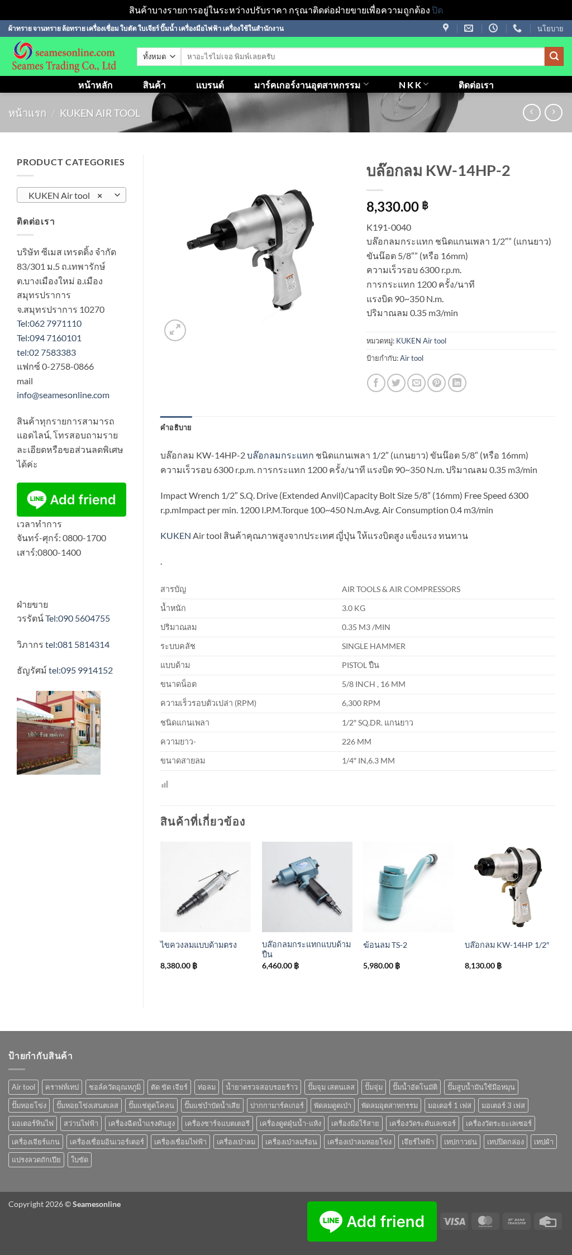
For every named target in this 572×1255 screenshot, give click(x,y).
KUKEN (175, 535)
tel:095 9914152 (81, 670)
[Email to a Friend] (416, 383)
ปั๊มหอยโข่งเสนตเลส (87, 1105)
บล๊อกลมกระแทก (280, 455)
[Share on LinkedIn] (457, 383)
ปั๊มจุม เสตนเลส (331, 1086)
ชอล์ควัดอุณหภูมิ (115, 1086)
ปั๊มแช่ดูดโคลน (151, 1105)
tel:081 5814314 (77, 644)
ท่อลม (207, 1086)
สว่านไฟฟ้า (81, 1123)
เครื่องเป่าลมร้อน (291, 1141)
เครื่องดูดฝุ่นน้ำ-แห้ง (290, 1123)
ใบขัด (79, 1159)
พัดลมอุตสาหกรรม (389, 1105)
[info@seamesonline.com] (470, 28)
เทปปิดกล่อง (505, 1141)
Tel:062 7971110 (49, 323)
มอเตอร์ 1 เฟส (449, 1105)
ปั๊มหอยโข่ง (29, 1105)
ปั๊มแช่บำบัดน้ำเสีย (212, 1105)
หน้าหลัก (95, 84)
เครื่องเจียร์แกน (36, 1141)
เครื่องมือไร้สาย (355, 1123)
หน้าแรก (27, 113)
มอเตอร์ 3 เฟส (503, 1105)
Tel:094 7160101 (49, 337)
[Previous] (160, 916)
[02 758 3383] (519, 28)
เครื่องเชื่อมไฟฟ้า (180, 1141)
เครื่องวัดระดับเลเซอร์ (422, 1123)
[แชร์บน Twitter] (396, 383)
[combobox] (71, 195)
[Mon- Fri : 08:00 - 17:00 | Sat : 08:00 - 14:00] (494, 28)
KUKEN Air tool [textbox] (65, 195)
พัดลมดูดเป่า (332, 1105)
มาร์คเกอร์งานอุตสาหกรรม (307, 84)
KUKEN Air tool (100, 113)
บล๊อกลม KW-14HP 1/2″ (507, 944)
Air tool (411, 358)
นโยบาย (550, 28)
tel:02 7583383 (46, 352)
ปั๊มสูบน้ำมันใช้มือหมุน (481, 1086)
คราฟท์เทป (62, 1086)
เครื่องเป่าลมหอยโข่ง (359, 1141)
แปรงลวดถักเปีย (36, 1159)
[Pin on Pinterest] (436, 383)
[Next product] (531, 112)
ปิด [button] (437, 9)
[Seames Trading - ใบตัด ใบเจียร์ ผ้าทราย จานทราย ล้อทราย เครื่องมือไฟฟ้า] (64, 56)
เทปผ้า (544, 1141)
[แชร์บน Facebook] (376, 383)
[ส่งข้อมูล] (554, 56)
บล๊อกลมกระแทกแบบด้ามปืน (306, 949)
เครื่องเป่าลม (236, 1141)
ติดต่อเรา (476, 84)
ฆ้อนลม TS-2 (385, 944)
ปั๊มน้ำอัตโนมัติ (415, 1086)
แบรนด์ (210, 84)
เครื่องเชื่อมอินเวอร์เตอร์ (107, 1141)
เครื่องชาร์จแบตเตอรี (217, 1123)
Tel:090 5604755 (77, 618)
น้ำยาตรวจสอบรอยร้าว (262, 1086)
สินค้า (154, 84)
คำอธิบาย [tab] (176, 427)
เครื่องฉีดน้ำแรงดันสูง (141, 1123)
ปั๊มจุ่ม (374, 1086)
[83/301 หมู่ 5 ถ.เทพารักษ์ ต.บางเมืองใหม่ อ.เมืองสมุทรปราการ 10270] (447, 28)
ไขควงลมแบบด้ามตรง (198, 944)
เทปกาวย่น (460, 1141)
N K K (410, 84)
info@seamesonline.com (63, 394)
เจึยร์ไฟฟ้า (418, 1141)
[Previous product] (553, 112)
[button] (175, 330)
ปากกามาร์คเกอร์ (277, 1105)
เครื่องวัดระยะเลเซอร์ (499, 1123)
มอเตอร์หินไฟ (33, 1123)
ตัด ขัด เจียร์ (169, 1086)
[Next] (554, 916)
